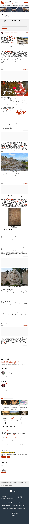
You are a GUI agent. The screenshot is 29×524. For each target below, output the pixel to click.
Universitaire (4, 471)
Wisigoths (25, 204)
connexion (26, 5)
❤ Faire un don (4, 28)
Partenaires (12, 502)
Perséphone (13, 38)
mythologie (11, 50)
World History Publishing (6, 506)
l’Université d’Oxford (23, 482)
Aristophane (4, 44)
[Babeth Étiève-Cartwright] (6, 376)
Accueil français (3, 5)
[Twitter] (20, 498)
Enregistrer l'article (4, 34)
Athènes (10, 36)
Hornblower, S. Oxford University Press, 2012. (10, 361)
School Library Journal (4, 484)
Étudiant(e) (3, 469)
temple (7, 60)
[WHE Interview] (6, 390)
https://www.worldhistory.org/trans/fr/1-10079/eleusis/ (13, 430)
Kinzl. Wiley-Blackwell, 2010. (9, 362)
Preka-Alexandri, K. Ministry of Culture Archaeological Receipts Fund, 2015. (10, 363)
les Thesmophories (13, 42)
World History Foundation (5, 505)
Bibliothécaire (4, 470)
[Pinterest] (23, 498)
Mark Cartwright (7, 32)
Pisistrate (19, 125)
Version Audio (9, 34)
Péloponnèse (8, 109)
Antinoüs (3, 342)
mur (9, 126)
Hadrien (16, 196)
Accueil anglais (9, 5)
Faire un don (16, 502)
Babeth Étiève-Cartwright (14, 32)
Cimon (8, 143)
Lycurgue (3, 149)
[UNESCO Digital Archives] (14, 513)
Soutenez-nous (21, 5)
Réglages (20, 502)
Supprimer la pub (25, 69)
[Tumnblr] (21, 498)
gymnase (17, 201)
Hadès (11, 52)
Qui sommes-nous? (15, 5)
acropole (20, 200)
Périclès (11, 144)
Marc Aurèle (21, 198)
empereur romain (9, 199)
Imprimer (13, 34)
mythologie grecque (7, 51)
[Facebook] (18, 498)
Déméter (8, 38)
